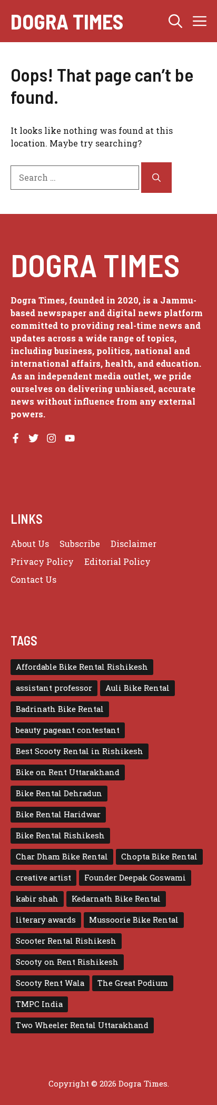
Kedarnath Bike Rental (116, 899)
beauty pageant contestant (68, 730)
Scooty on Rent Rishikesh (67, 962)
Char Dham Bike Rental (62, 857)
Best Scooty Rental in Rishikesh (79, 751)
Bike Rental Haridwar (58, 814)
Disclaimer (133, 543)
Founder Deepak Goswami (135, 878)
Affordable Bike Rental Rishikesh (82, 667)
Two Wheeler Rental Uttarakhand (82, 1025)
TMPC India (39, 1004)
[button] (175, 21)
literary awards (46, 920)
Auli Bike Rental (137, 688)
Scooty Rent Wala (50, 983)
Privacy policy (42, 561)
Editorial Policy (117, 561)
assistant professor (54, 688)
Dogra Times (67, 21)
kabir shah (37, 899)
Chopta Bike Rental (159, 857)
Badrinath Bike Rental (60, 709)
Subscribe (80, 543)
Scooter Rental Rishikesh (66, 941)
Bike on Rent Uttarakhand (68, 772)
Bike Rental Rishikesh (60, 835)
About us (30, 543)
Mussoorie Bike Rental (134, 920)
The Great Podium (132, 983)
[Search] (156, 177)
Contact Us (33, 579)
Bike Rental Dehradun (59, 793)
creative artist (43, 878)
